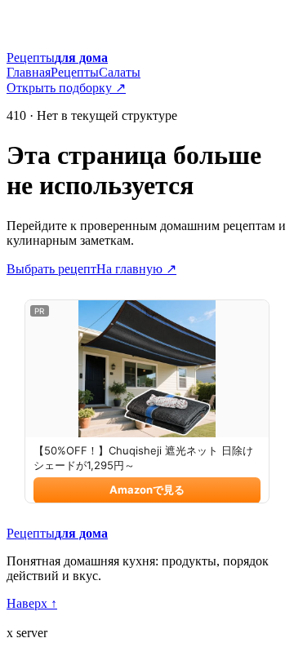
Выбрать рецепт (51, 269)
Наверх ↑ (32, 603)
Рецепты (75, 72)
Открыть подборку (66, 88)
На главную (136, 269)
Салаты (119, 72)
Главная (29, 72)
